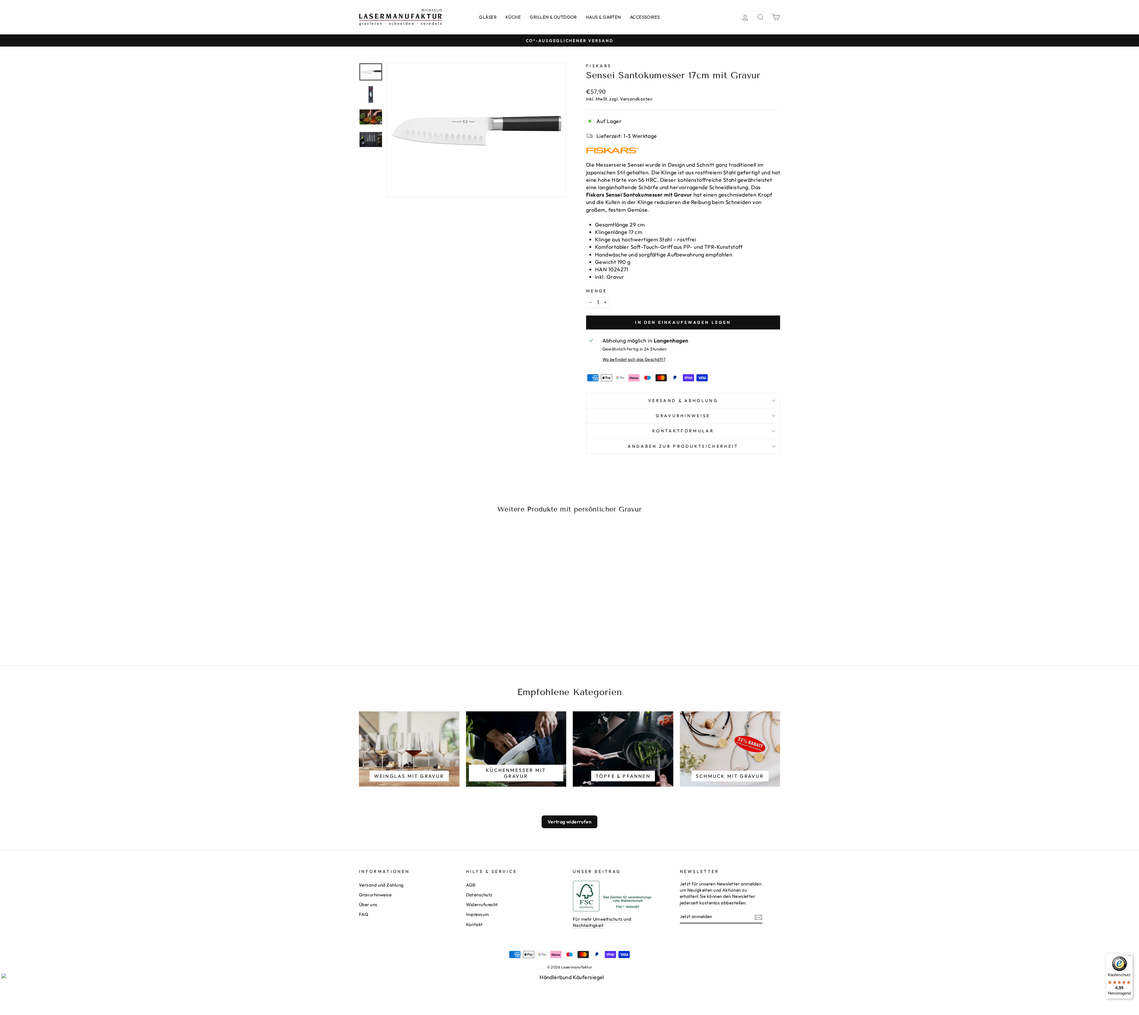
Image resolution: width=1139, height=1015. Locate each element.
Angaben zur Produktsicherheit (683, 446)
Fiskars (598, 65)
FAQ (363, 914)
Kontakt (474, 924)
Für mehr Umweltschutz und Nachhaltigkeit (602, 922)
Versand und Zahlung (381, 885)
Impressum (477, 914)
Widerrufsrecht (482, 904)
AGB (471, 885)
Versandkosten (636, 99)
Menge (596, 291)
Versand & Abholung (683, 400)
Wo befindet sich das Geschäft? (634, 359)
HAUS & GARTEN (603, 17)
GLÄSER (488, 17)
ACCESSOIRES (645, 17)
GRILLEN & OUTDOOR (553, 17)
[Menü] (1129, 956)
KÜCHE (513, 17)
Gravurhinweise (683, 415)
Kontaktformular (683, 431)
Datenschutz (479, 895)
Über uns (368, 904)
